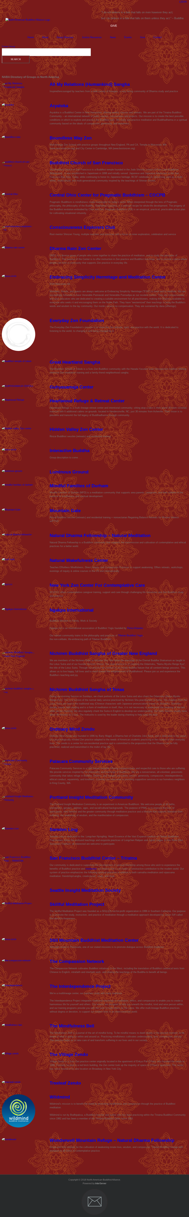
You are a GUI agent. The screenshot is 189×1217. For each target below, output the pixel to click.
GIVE (113, 25)
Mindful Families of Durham (79, 485)
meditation (91, 868)
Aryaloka (59, 105)
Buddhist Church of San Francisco (86, 162)
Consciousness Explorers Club (82, 227)
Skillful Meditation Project (77, 904)
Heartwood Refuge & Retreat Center (87, 400)
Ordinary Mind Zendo (72, 729)
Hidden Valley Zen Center (76, 429)
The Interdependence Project (80, 986)
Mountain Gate (65, 510)
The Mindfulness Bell (72, 1025)
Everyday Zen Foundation (77, 320)
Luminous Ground (69, 471)
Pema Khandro (135, 628)
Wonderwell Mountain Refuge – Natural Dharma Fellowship (112, 1140)
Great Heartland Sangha (75, 362)
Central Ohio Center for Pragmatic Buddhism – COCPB (107, 195)
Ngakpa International (72, 610)
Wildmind (60, 1096)
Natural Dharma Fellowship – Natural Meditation (100, 535)
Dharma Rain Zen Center (75, 248)
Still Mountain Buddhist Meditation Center (94, 940)
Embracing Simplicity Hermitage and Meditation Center (108, 276)
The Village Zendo (69, 1054)
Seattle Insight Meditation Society (85, 890)
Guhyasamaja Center (71, 386)
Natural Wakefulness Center (79, 560)
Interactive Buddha (70, 450)
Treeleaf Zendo (65, 1082)
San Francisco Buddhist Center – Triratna (93, 858)
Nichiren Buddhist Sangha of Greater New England (103, 653)
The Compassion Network (77, 961)
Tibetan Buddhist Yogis (130, 635)
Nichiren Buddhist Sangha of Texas (87, 689)
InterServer (100, 1183)
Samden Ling (64, 829)
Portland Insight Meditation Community (91, 797)
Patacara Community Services (81, 761)
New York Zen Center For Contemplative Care (97, 585)
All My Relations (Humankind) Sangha (90, 84)
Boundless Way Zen (71, 137)
